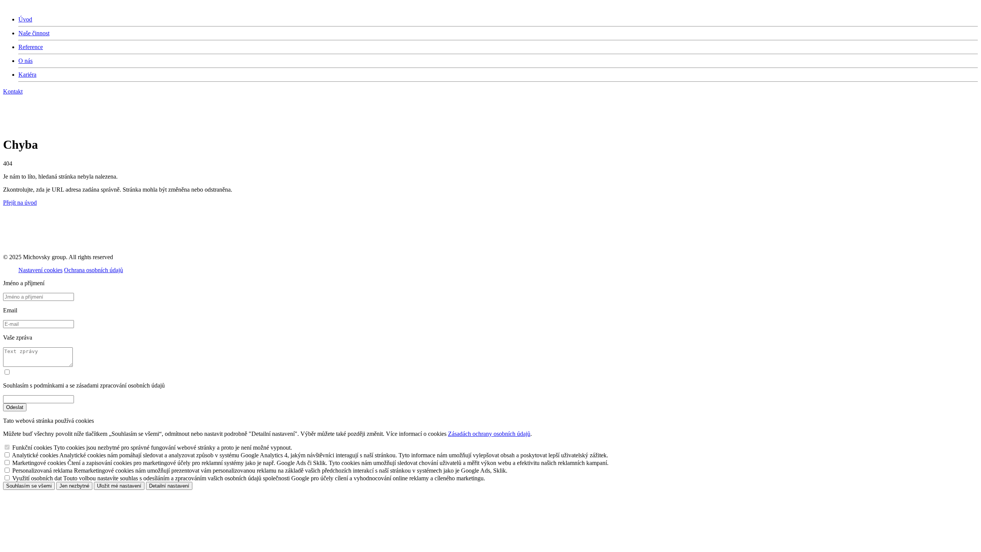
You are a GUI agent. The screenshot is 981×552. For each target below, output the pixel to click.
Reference (30, 47)
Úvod (25, 19)
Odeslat (14, 407)
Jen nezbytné (74, 486)
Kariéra (27, 74)
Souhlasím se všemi (29, 486)
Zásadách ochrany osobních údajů (489, 433)
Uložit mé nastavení (119, 486)
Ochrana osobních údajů (93, 270)
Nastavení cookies (40, 270)
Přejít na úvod (20, 202)
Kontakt (13, 91)
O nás (25, 61)
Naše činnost (33, 33)
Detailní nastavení (169, 486)
